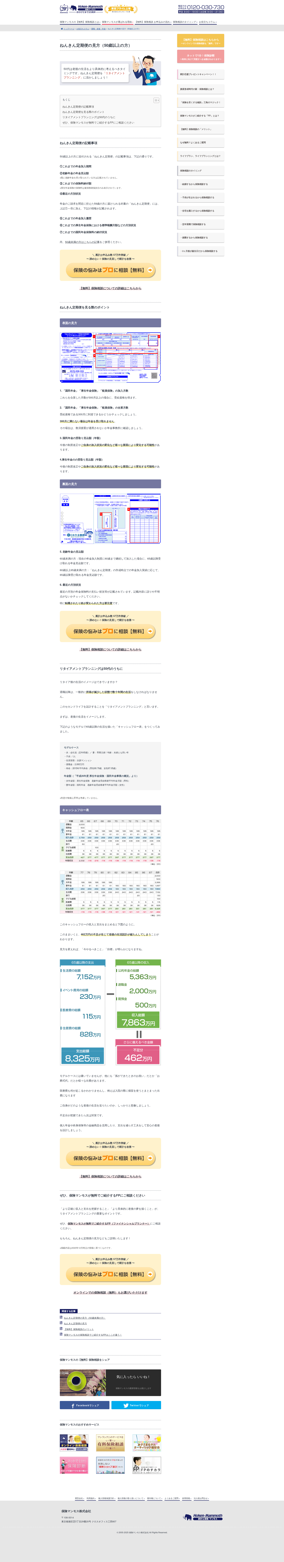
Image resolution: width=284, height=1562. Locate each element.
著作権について (154, 1498)
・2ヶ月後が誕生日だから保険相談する (199, 251)
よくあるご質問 (171, 1498)
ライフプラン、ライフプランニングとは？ (200, 155)
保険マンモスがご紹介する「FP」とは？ (199, 115)
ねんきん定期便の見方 (75, 1323)
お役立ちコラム (207, 21)
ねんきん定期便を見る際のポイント (83, 112)
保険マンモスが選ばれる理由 (117, 21)
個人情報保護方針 (106, 1498)
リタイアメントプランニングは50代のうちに (88, 117)
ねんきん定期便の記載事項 (78, 106)
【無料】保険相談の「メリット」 (196, 129)
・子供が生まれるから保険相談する (197, 197)
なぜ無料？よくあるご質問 (193, 142)
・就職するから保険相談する (194, 237)
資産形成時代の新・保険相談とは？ (197, 88)
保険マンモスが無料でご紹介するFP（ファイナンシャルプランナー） (109, 1223)
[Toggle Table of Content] (154, 100)
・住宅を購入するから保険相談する (197, 210)
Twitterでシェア (139, 1405)
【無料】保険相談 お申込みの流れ (152, 21)
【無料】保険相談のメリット (79, 1329)
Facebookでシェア (87, 1405)
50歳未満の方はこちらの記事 (82, 242)
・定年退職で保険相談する (193, 224)
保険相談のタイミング (184, 21)
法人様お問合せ (201, 1498)
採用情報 (186, 1498)
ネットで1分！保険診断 (200, 57)
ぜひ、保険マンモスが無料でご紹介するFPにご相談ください (98, 122)
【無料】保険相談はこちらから (200, 41)
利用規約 (91, 1498)
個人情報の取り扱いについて (130, 1498)
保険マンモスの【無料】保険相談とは (79, 21)
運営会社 (79, 1498)
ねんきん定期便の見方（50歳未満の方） (85, 1317)
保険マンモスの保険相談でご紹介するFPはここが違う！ (93, 1334)
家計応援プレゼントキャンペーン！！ (198, 74)
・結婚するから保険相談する (194, 184)
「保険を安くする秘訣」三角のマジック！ (200, 102)
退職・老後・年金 (98, 28)
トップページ (68, 28)
